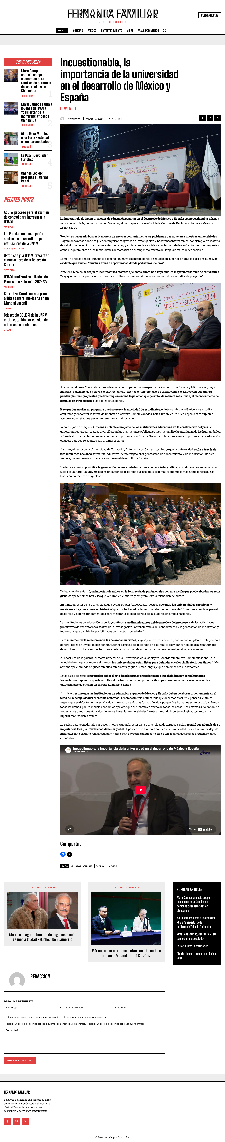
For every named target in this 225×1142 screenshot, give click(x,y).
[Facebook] (202, 118)
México (25, 146)
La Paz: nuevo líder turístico (34, 157)
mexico (112, 866)
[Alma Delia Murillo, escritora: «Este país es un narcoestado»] (11, 138)
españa (100, 866)
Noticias (26, 164)
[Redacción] (63, 119)
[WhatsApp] (217, 118)
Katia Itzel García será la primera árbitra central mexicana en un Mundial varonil (28, 298)
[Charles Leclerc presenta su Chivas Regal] (11, 177)
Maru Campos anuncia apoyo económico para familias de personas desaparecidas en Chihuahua (36, 81)
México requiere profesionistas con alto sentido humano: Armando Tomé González (126, 953)
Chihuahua (27, 96)
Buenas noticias (14, 248)
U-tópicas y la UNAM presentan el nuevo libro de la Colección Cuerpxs (26, 260)
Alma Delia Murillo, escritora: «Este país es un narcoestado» (35, 137)
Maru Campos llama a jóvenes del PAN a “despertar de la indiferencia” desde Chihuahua (36, 112)
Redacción (74, 118)
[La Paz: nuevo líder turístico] (11, 159)
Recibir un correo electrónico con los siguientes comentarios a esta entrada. (46, 1023)
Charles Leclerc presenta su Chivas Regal (34, 177)
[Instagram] (16, 1121)
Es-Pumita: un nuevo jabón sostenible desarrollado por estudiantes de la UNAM (24, 238)
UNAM (7, 308)
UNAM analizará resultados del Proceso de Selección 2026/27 (26, 279)
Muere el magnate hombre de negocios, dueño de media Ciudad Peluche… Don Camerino (42, 937)
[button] (165, 30)
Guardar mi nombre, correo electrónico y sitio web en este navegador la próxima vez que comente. (57, 1016)
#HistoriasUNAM (81, 866)
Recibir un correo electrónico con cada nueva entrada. (117, 1023)
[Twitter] (210, 118)
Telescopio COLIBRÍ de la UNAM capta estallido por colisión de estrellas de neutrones (26, 320)
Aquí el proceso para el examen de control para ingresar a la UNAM (26, 217)
